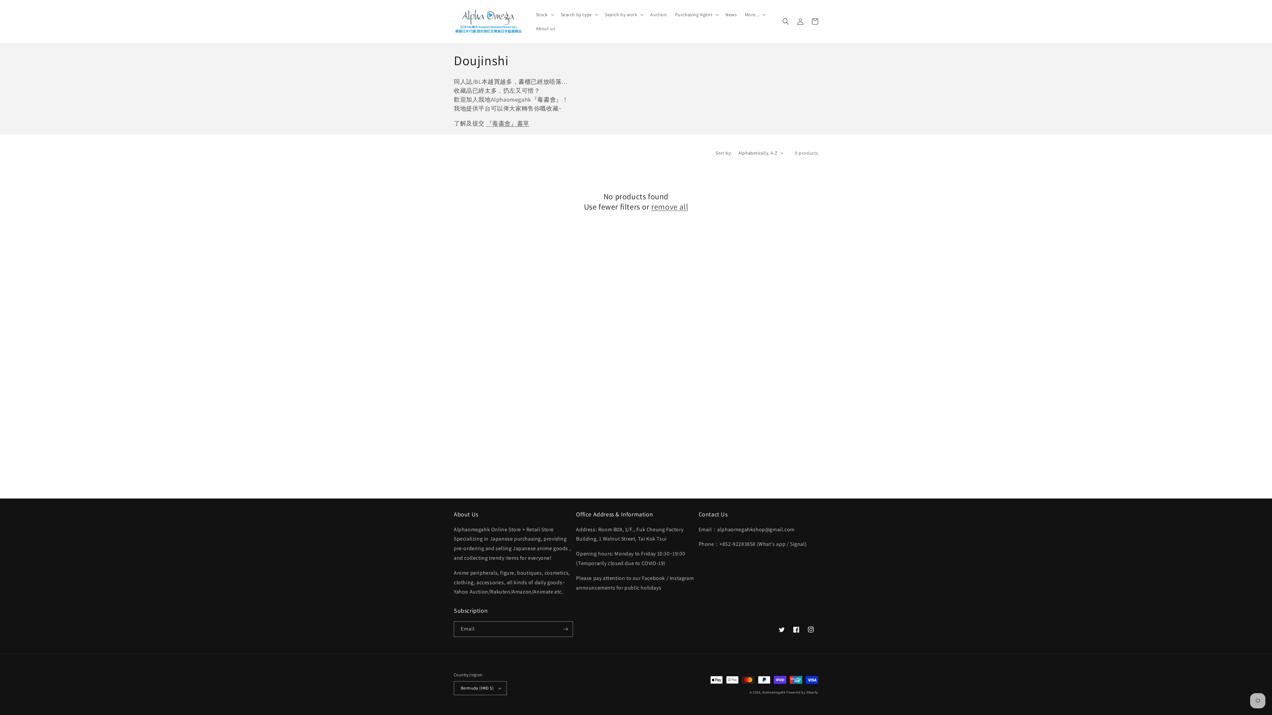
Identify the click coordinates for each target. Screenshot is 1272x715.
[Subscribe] (565, 629)
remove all (669, 207)
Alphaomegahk (773, 692)
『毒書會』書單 (507, 123)
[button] (544, 15)
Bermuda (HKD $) (477, 688)
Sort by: (723, 153)
